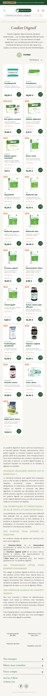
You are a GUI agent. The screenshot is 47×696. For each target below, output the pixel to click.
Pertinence (36, 60)
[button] (38, 10)
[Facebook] (21, 686)
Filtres (26, 55)
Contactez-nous (9, 682)
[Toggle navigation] (4, 10)
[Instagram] (26, 686)
